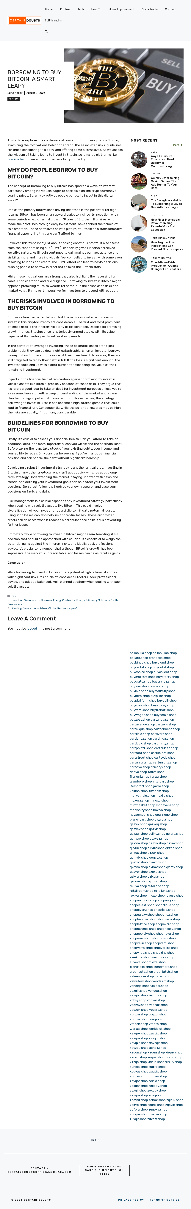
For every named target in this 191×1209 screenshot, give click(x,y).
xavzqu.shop (139, 1048)
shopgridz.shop (166, 914)
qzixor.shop (156, 876)
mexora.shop (139, 800)
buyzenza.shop (165, 715)
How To (96, 9)
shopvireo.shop (141, 952)
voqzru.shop (139, 1014)
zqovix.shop (174, 1105)
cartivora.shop (161, 734)
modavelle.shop (167, 805)
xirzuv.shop (173, 1062)
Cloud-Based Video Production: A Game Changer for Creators (166, 266)
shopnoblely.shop (143, 933)
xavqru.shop (139, 1038)
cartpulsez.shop (166, 748)
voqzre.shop (158, 1010)
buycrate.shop (140, 681)
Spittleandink (53, 20)
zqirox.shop (157, 1100)
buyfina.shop (139, 686)
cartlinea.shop (163, 738)
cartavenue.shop (142, 724)
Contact (170, 9)
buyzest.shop (140, 719)
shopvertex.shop (166, 948)
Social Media (150, 9)
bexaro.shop (139, 658)
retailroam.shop (141, 891)
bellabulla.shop (141, 653)
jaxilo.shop (161, 786)
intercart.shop (163, 781)
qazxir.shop (157, 829)
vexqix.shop (138, 990)
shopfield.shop (164, 910)
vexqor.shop (139, 995)
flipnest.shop (139, 776)
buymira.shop (140, 696)
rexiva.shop (138, 895)
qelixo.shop (156, 833)
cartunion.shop (141, 762)
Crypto (13, 99)
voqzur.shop (158, 1014)
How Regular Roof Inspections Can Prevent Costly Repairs (167, 246)
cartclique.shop (141, 729)
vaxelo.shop (163, 976)
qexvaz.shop (159, 838)
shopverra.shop (141, 948)
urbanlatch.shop (166, 971)
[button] (46, 31)
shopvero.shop (164, 943)
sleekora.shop (140, 957)
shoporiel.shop (140, 938)
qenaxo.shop (139, 838)
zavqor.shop (139, 1081)
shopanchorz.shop (143, 900)
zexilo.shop (156, 1081)
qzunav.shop (139, 881)
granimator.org (18, 159)
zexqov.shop (156, 1090)
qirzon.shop (173, 848)
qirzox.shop (138, 852)
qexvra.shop (139, 843)
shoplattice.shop (142, 924)
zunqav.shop (139, 1114)
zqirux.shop (174, 1100)
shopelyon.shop (141, 910)
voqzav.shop (139, 1005)
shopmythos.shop (143, 929)
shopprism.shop (164, 938)
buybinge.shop (140, 662)
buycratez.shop (163, 681)
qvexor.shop (139, 862)
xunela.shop (139, 1067)
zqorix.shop (156, 1105)
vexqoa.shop (157, 990)
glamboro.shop (141, 781)
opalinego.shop (166, 814)
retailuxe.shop (164, 891)
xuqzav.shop (139, 1076)
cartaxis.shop (166, 724)
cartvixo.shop (140, 767)
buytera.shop (140, 710)
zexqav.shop (157, 1086)
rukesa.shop (174, 895)
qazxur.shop (139, 833)
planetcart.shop (142, 819)
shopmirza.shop (167, 924)
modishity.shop (141, 810)
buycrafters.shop (143, 677)
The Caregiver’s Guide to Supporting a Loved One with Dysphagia (166, 204)
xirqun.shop (156, 1052)
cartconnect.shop (167, 729)
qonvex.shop (158, 857)
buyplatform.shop (143, 700)
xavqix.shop (158, 1033)
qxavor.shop (157, 862)
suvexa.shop (139, 962)
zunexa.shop (157, 1109)
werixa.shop (139, 1029)
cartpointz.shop (142, 748)
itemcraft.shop (141, 786)
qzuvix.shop (158, 881)
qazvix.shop (138, 824)
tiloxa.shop (157, 962)
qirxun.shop (138, 848)
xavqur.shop (158, 1038)
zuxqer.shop (158, 1114)
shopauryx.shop (169, 900)
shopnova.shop (167, 933)
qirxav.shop (175, 843)
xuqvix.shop (158, 1071)
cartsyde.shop (165, 757)
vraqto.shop (158, 1024)
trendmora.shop (165, 967)
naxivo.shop (162, 810)
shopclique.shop (167, 905)
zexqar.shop (139, 1086)
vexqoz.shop (157, 995)
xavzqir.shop (158, 1043)
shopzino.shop (164, 952)
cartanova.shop (162, 719)
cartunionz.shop (165, 762)
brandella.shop (160, 658)
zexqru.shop (139, 1095)
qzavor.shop (139, 872)
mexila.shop (164, 795)
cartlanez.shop (141, 738)
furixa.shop (158, 776)
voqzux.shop (139, 1019)
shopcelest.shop (142, 905)
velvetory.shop (141, 981)
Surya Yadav (15, 93)
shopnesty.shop (169, 929)
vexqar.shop (159, 986)
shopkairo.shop (168, 919)
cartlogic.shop (140, 743)
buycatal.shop (163, 667)
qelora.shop (174, 833)
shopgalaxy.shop (142, 914)
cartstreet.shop (142, 757)
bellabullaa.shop (165, 653)
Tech (80, 9)
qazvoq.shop (157, 824)
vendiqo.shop (140, 986)
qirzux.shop (156, 852)
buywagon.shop (141, 715)
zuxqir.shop (138, 1119)
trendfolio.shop (141, 967)
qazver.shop (163, 819)
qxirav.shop (157, 867)
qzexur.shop (157, 872)
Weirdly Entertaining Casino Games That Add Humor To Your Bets (165, 183)
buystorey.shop (162, 705)
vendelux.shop (163, 981)
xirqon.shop (138, 1052)
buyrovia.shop (140, 705)
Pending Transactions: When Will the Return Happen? (45, 608)
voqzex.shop (139, 1010)
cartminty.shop (163, 743)
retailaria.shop (158, 886)
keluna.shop (139, 791)
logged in (33, 628)
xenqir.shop (157, 1048)
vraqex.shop (158, 1019)
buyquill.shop (167, 700)
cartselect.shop (163, 753)
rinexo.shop (156, 895)
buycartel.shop (141, 667)
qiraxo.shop (157, 843)
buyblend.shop (163, 662)
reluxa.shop (138, 886)
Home (49, 9)
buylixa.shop (139, 691)
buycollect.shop (165, 672)
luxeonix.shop (158, 791)
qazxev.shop (139, 829)
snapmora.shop (162, 957)
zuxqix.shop (156, 1119)
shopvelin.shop (141, 943)
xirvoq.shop (173, 1057)
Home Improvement (121, 9)
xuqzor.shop (158, 1076)
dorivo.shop (138, 772)
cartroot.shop (140, 753)
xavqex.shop (139, 1033)
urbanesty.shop (141, 971)
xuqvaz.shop (139, 1071)
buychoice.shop (141, 672)
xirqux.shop (138, 1057)
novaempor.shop (142, 814)
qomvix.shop (139, 857)
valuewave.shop (142, 976)
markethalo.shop (142, 795)
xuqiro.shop (157, 1067)
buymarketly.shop (162, 691)
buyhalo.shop (159, 686)
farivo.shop (156, 772)
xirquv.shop (174, 1052)
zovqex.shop (158, 1095)
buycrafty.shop (167, 677)
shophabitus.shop (143, 919)
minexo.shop (159, 800)
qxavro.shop (139, 867)
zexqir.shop (138, 1090)
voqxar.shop (156, 1000)
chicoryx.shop (161, 767)
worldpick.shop (159, 1029)
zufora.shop (139, 1109)
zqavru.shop (139, 1100)
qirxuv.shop (156, 848)
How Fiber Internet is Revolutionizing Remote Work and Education (165, 224)
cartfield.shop (140, 734)
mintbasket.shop (142, 805)
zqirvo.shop (138, 1105)
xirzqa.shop (138, 1062)
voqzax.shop (158, 1005)
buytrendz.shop (162, 710)
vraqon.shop (139, 1024)
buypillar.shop (161, 696)
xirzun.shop (156, 1062)
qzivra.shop (138, 876)
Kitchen (65, 9)
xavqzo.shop (139, 1043)
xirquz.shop (156, 1057)
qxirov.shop (174, 867)
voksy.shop (138, 1000)
